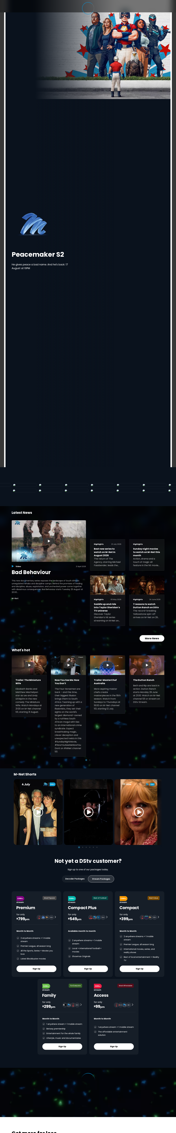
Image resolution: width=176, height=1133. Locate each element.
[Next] (159, 812)
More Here (83, 262)
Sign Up (36, 968)
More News (152, 638)
